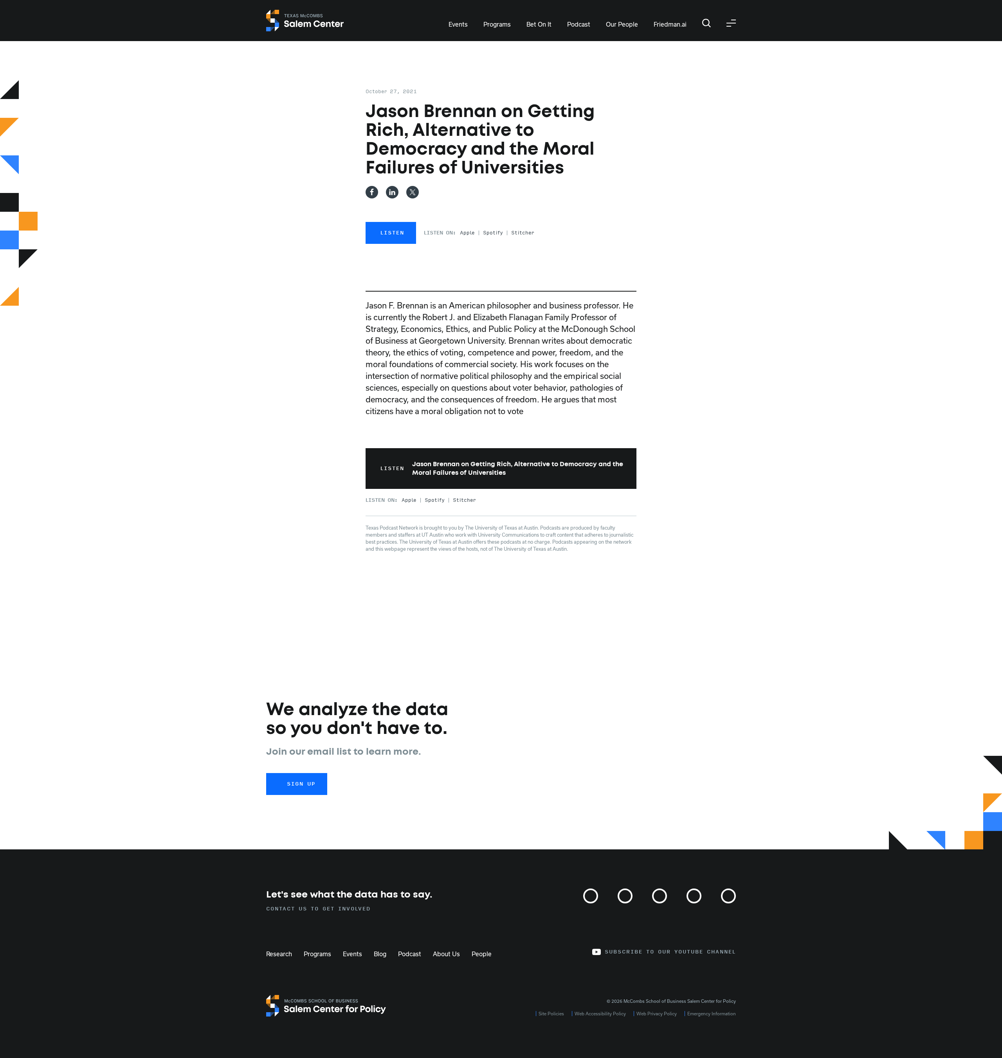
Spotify (493, 233)
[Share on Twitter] (412, 192)
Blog (380, 953)
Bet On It (538, 24)
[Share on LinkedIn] (392, 192)
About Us (446, 953)
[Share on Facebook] (372, 192)
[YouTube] (728, 896)
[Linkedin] (694, 896)
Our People (622, 24)
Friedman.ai (670, 24)
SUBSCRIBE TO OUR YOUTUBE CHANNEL (670, 952)
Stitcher (522, 233)
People (482, 953)
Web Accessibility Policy (600, 1013)
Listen (392, 233)
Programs (497, 24)
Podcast (578, 24)
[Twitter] (625, 896)
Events (458, 24)
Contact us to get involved (318, 909)
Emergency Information (711, 1013)
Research (279, 953)
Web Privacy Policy (656, 1013)
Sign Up (301, 784)
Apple (467, 233)
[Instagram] (590, 896)
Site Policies (551, 1013)
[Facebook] (659, 896)
